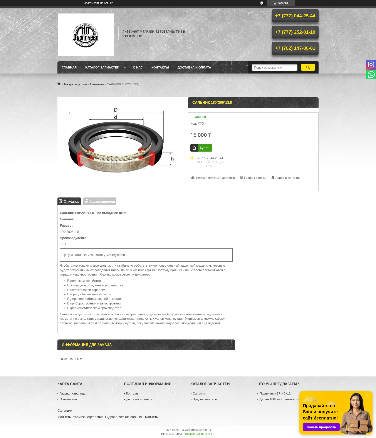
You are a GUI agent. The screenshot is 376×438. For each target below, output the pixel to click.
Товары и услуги (75, 84)
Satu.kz (207, 429)
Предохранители (205, 399)
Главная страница (73, 393)
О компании (68, 399)
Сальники (97, 84)
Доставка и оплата (194, 67)
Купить (205, 148)
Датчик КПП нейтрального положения (286, 399)
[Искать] (308, 67)
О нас (138, 67)
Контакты (160, 67)
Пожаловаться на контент (199, 433)
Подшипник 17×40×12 (275, 393)
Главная (69, 67)
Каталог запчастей (102, 67)
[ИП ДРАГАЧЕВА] (85, 34)
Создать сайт (90, 3)
